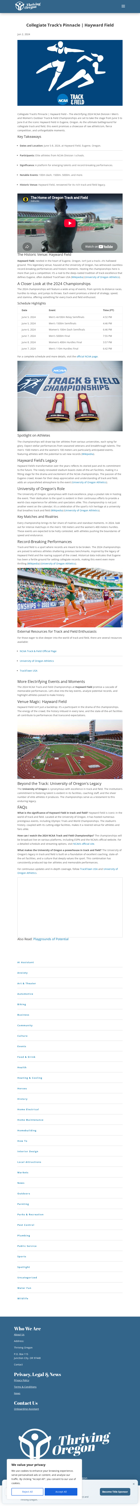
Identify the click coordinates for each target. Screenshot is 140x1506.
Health (22, 1067)
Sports (21, 1256)
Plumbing (23, 1235)
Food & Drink (26, 1056)
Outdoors (23, 1193)
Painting (23, 1204)
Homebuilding (27, 1130)
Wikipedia (77, 277)
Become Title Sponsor (115, 1491)
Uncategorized (27, 1277)
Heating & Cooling (29, 1077)
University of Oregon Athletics (102, 277)
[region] (44, 1479)
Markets (23, 1172)
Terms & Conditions (25, 1386)
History (22, 1098)
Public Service (27, 1246)
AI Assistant (25, 962)
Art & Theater (26, 983)
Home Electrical (28, 1109)
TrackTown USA (28, 670)
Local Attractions (29, 1162)
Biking (21, 1004)
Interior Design (27, 1151)
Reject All (27, 1491)
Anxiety (22, 972)
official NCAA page (87, 356)
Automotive (25, 993)
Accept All (61, 1491)
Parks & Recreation (30, 1214)
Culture (22, 1035)
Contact (18, 1364)
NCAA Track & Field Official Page (38, 651)
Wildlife (22, 1298)
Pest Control (25, 1224)
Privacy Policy (21, 1380)
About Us (19, 1334)
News (21, 1182)
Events (21, 1046)
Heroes (22, 1088)
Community (25, 1025)
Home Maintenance (30, 1119)
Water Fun (24, 1288)
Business (23, 1014)
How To (22, 1140)
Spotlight (23, 1267)
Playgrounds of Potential (51, 939)
